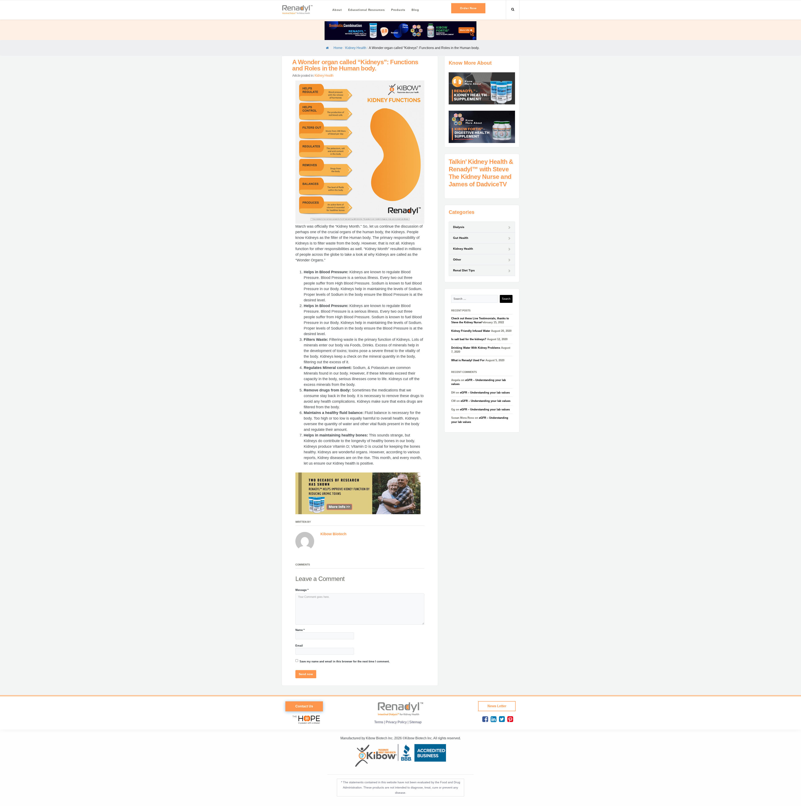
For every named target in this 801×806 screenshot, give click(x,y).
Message (302, 590)
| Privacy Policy (396, 722)
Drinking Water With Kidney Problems (475, 347)
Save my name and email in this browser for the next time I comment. (345, 661)
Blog (415, 9)
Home (338, 48)
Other (457, 259)
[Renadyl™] (297, 9)
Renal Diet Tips (464, 270)
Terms (379, 722)
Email (299, 645)
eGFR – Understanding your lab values (485, 392)
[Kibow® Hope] (304, 719)
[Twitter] (501, 719)
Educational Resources (366, 9)
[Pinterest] (509, 719)
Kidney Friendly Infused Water (470, 330)
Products (398, 9)
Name (300, 630)
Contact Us (304, 706)
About (337, 9)
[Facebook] (484, 719)
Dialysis (458, 227)
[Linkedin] (492, 719)
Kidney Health (355, 48)
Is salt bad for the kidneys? (468, 339)
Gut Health (460, 237)
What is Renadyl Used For (468, 360)
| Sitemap (415, 722)
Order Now (468, 8)
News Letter (496, 706)
